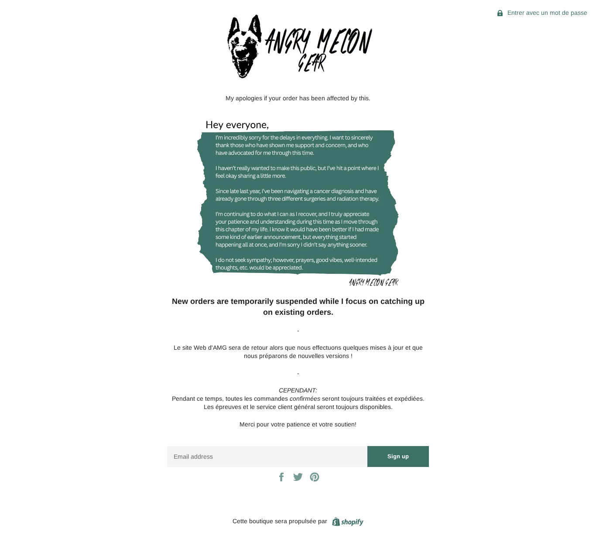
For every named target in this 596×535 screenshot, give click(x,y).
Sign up (398, 456)
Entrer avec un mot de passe (546, 12)
